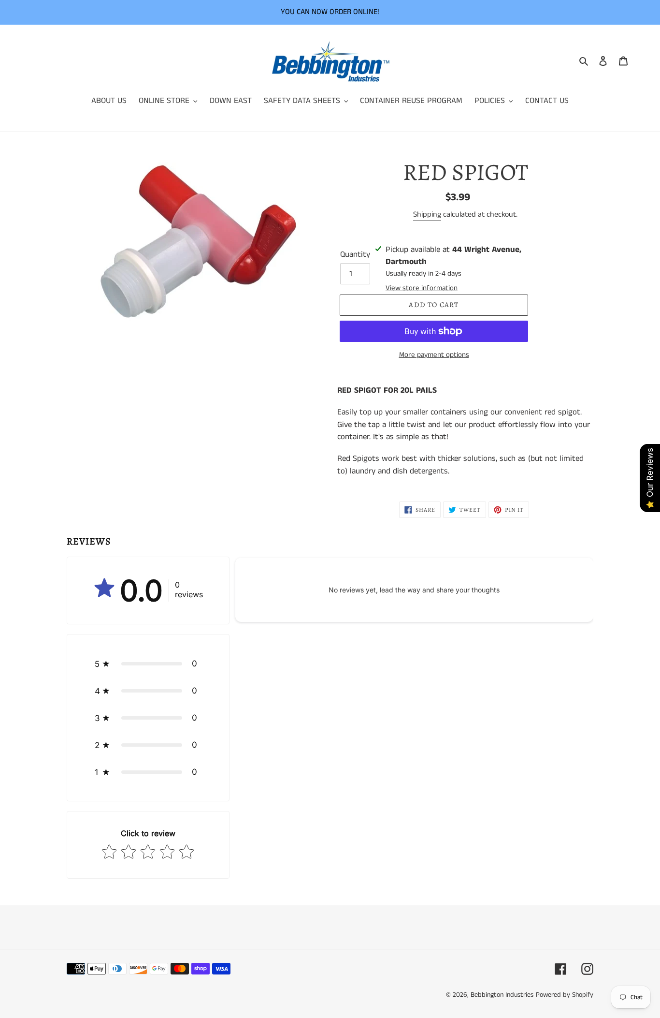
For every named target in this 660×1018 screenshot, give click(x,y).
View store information (422, 288)
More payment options (434, 355)
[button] (148, 663)
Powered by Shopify (564, 995)
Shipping (427, 214)
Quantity (355, 254)
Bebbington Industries (502, 995)
